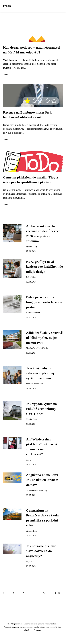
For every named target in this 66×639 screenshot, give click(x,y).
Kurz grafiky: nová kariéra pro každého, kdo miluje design (44, 266)
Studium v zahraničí (34, 384)
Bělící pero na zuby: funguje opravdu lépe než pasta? (44, 302)
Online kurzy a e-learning (36, 490)
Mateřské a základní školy (37, 348)
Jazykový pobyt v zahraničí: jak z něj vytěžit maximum (40, 373)
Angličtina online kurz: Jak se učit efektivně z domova (42, 480)
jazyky (29, 460)
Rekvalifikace (32, 277)
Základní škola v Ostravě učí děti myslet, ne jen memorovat (44, 338)
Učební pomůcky (33, 313)
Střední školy (31, 531)
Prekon (7, 5)
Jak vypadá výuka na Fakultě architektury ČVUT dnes (41, 409)
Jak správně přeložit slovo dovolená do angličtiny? (41, 551)
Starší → (58, 593)
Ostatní (6, 74)
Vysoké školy (31, 247)
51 (44, 593)
